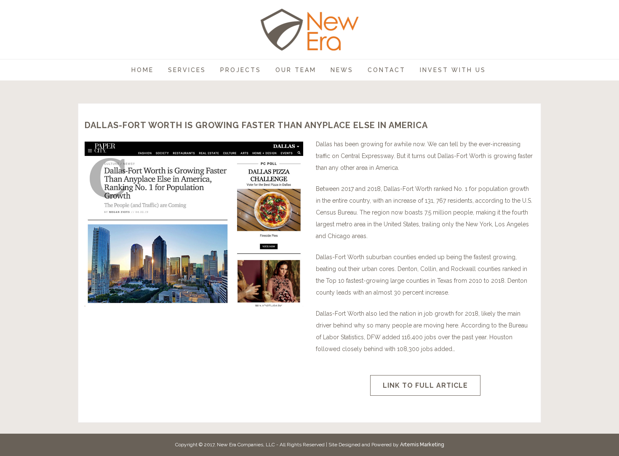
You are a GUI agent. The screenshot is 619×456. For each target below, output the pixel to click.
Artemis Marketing (422, 445)
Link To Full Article (425, 385)
